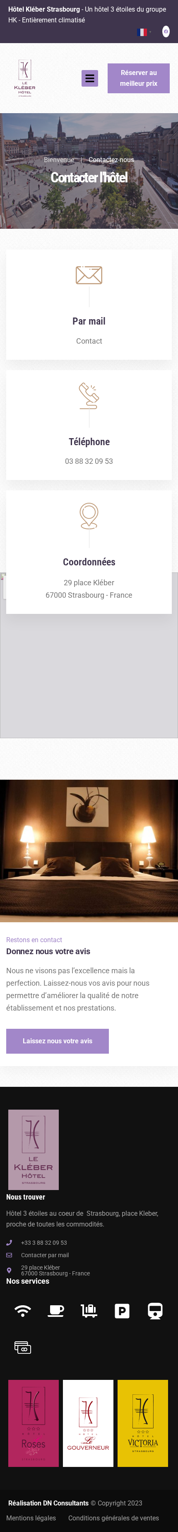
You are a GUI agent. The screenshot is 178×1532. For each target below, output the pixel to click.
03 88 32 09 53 (89, 461)
